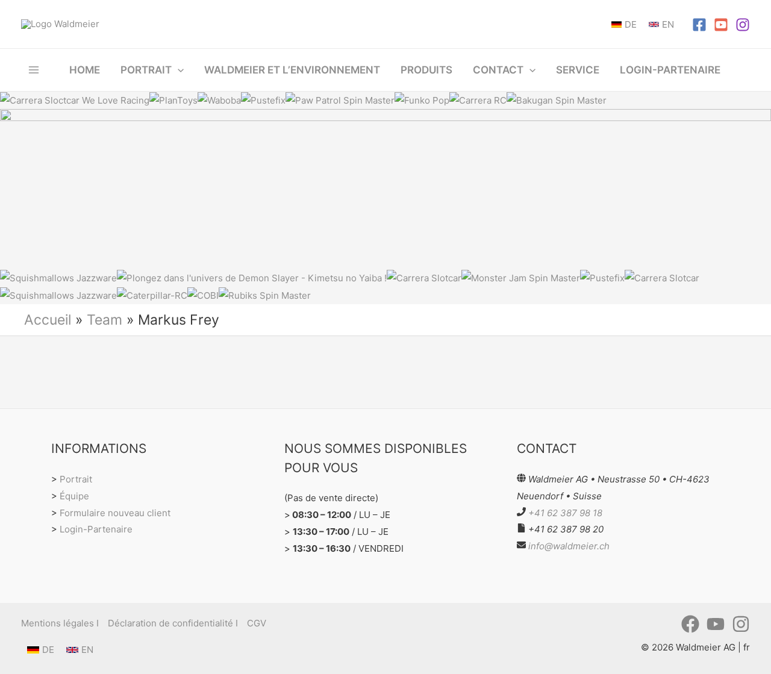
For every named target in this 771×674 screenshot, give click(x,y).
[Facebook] (699, 24)
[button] (178, 70)
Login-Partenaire (96, 529)
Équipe (74, 496)
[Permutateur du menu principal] (34, 69)
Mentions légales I (60, 623)
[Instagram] (742, 24)
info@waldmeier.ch (569, 546)
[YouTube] (721, 24)
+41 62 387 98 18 (565, 513)
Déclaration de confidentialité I (173, 623)
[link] (624, 24)
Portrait (76, 479)
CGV (256, 623)
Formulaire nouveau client (115, 513)
